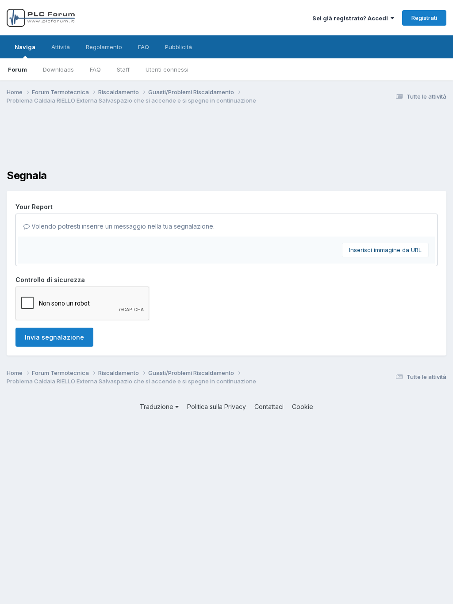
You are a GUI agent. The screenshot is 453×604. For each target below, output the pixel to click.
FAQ (95, 69)
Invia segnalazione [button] (54, 337)
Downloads (58, 69)
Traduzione (157, 406)
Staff (123, 69)
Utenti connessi (167, 69)
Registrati (424, 17)
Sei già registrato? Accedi (351, 18)
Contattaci (269, 406)
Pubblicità (178, 46)
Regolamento (104, 46)
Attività (60, 46)
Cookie (302, 406)
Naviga (25, 46)
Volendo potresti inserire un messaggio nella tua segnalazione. (122, 226)
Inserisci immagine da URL (385, 249)
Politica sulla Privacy (216, 406)
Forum (17, 69)
